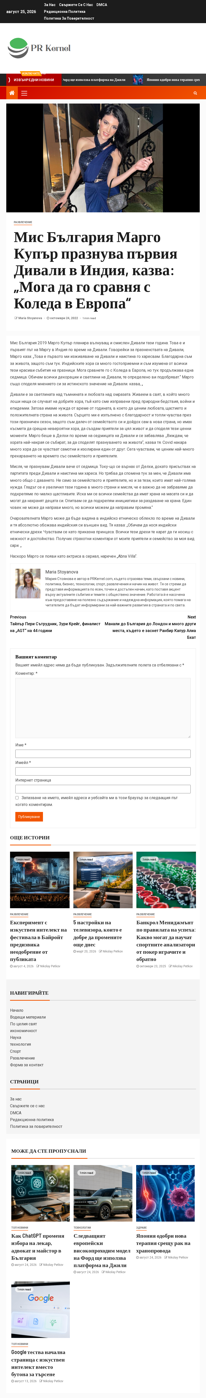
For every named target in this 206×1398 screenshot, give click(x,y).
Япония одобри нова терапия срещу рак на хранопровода (163, 1243)
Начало (16, 1010)
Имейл (23, 762)
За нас (50, 5)
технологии (82, 1227)
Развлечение (22, 1058)
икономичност (23, 1030)
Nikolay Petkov (50, 966)
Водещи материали (28, 1017)
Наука (15, 1037)
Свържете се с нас (76, 5)
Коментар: (26, 673)
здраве (141, 1227)
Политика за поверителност (69, 18)
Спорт (15, 1051)
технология (20, 1044)
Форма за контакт (26, 1065)
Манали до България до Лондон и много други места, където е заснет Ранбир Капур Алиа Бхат (150, 627)
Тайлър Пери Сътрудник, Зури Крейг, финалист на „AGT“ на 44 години (55, 624)
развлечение (23, 222)
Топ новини (19, 1227)
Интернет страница (33, 780)
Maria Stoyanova (30, 318)
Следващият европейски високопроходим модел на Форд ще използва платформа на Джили (102, 1250)
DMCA (101, 5)
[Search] (195, 93)
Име (20, 745)
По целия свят (23, 1024)
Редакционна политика (64, 12)
